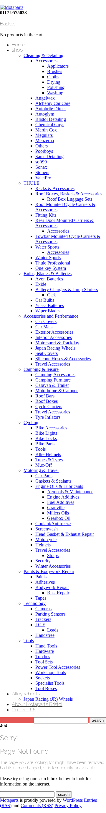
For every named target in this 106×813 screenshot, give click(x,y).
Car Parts (43, 475)
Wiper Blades (47, 310)
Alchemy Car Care (52, 103)
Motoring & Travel (41, 470)
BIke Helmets (48, 454)
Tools (40, 449)
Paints (41, 576)
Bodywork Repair (52, 587)
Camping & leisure (41, 369)
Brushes (54, 71)
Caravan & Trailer (52, 385)
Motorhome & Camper (56, 390)
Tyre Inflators (47, 417)
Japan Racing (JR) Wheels (48, 699)
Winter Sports (48, 257)
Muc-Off (43, 465)
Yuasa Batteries (49, 305)
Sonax (41, 167)
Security (43, 560)
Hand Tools (46, 645)
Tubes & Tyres (49, 459)
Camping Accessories (55, 374)
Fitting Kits (45, 215)
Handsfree (44, 635)
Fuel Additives (60, 502)
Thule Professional (52, 262)
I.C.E (40, 624)
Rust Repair (58, 592)
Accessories (46, 60)
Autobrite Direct (50, 108)
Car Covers (46, 321)
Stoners (42, 172)
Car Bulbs (44, 300)
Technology (35, 603)
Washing (55, 92)
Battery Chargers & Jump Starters (66, 289)
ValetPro (43, 177)
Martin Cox (46, 129)
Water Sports (47, 246)
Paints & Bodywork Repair (49, 571)
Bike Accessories (51, 427)
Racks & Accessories (54, 188)
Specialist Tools (49, 683)
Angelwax (45, 97)
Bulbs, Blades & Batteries (48, 273)
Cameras (43, 608)
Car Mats (43, 326)
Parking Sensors (50, 613)
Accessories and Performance (51, 316)
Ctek (51, 294)
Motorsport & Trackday (57, 342)
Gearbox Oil (58, 518)
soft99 (41, 161)
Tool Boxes (46, 688)
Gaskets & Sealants (53, 480)
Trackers (43, 619)
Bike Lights (46, 433)
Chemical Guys (49, 124)
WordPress (73, 800)
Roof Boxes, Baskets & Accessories (68, 193)
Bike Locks (46, 438)
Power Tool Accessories (57, 667)
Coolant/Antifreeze (53, 523)
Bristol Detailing (50, 119)
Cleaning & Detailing (43, 55)
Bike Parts (44, 443)
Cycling (31, 422)
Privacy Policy (68, 805)
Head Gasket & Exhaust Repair (64, 534)
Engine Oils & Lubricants (59, 486)
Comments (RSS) (37, 805)
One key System (50, 268)
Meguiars (44, 135)
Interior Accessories (53, 337)
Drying (53, 82)
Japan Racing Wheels (55, 347)
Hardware (44, 651)
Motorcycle (46, 539)
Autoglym (44, 113)
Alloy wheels (26, 694)
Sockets (42, 677)
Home (18, 45)
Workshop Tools (50, 672)
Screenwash (46, 528)
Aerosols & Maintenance (70, 491)
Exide (40, 284)
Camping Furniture (53, 379)
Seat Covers (46, 353)
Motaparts (9, 800)
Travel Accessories (52, 363)
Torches (42, 656)
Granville (55, 507)
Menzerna (44, 140)
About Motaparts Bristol (37, 704)
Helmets (43, 544)
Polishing (55, 87)
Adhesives (45, 582)
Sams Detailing (49, 156)
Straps (53, 555)
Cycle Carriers (48, 406)
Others (41, 145)
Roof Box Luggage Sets (69, 199)
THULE (31, 183)
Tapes (40, 598)
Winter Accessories (53, 566)
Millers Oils (58, 512)
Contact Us (24, 710)
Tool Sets (44, 661)
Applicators (58, 66)
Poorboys (44, 151)
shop (17, 50)
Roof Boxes (46, 401)
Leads (52, 629)
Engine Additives (63, 496)
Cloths (53, 76)
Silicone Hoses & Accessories (63, 358)
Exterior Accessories (54, 332)
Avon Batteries (49, 278)
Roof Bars (44, 395)
